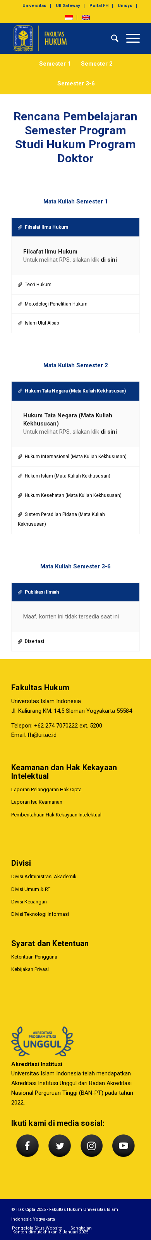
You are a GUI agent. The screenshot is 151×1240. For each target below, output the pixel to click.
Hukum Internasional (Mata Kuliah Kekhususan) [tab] (76, 456)
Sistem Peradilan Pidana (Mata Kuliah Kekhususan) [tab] (61, 519)
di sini (109, 259)
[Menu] (129, 38)
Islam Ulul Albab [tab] (42, 323)
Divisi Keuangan (29, 902)
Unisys (125, 5)
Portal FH (98, 5)
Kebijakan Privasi (30, 969)
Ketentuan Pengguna (34, 957)
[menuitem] (35, 6)
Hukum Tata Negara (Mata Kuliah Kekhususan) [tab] (75, 391)
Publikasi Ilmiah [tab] (42, 592)
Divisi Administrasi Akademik (44, 876)
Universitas (34, 5)
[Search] (110, 38)
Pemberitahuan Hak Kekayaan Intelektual (56, 815)
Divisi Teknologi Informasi (40, 914)
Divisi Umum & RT (30, 889)
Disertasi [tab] (34, 641)
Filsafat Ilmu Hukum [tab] (46, 227)
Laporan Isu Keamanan (36, 802)
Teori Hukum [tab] (38, 284)
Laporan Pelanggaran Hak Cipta (46, 789)
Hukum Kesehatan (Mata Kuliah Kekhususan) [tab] (73, 495)
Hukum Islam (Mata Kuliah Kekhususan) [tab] (67, 476)
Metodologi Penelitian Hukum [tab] (56, 304)
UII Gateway (68, 5)
